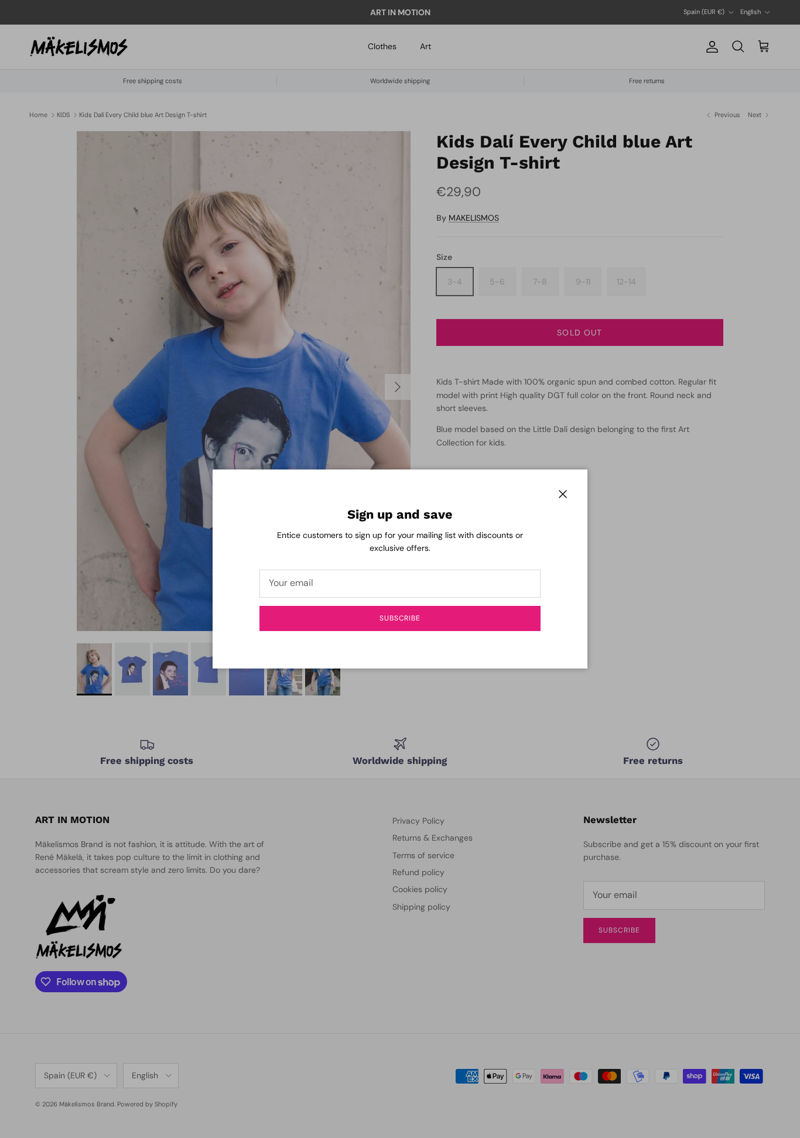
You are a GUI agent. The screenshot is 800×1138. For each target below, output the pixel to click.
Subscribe (400, 618)
